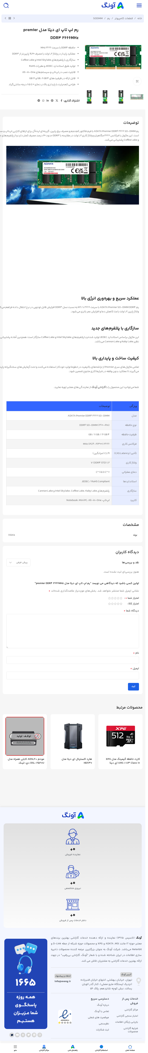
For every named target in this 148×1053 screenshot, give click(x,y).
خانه (139, 18)
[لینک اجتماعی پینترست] (52, 100)
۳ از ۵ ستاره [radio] (115, 598)
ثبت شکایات (102, 1030)
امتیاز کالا (134, 604)
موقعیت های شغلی (98, 1018)
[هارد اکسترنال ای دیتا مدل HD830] (72, 736)
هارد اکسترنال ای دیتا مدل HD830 (77, 761)
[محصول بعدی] (5, 18)
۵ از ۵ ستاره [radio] (109, 598)
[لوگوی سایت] (112, 5)
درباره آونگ (103, 1005)
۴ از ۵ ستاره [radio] (112, 598)
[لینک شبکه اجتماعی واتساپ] (43, 100)
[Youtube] (17, 1035)
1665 (25, 983)
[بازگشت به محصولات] (10, 18)
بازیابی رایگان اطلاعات (126, 1022)
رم (108, 18)
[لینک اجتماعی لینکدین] (47, 100)
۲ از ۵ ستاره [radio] (118, 598)
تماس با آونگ (101, 1011)
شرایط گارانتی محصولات (130, 1030)
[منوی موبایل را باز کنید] (139, 5)
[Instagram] (39, 1035)
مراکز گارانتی (131, 1010)
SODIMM (98, 18)
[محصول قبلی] (14, 18)
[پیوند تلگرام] (38, 100)
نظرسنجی (104, 1024)
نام (136, 653)
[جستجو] (6, 5)
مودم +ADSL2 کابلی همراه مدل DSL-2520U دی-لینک (26, 761)
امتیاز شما (132, 598)
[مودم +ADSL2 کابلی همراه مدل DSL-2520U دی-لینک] (24, 736)
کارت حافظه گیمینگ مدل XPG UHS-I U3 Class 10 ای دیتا (123, 761)
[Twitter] (28, 1035)
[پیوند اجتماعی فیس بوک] (61, 100)
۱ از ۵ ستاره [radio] (120, 598)
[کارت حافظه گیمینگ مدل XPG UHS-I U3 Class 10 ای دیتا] (120, 736)
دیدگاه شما (131, 611)
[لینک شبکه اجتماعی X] (57, 100)
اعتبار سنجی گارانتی (127, 1016)
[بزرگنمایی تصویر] (137, 81)
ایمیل (134, 668)
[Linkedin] (34, 1035)
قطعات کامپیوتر (124, 18)
